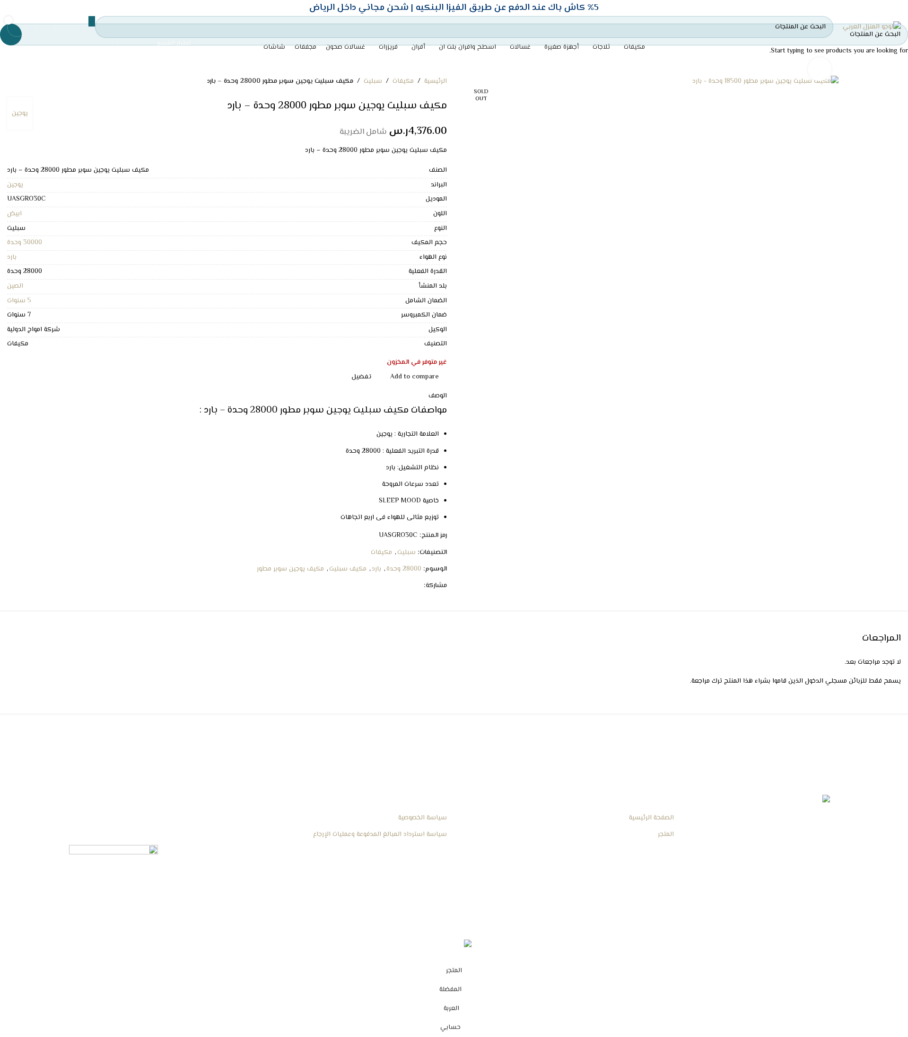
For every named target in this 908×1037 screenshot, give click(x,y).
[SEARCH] (91, 21)
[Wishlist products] (46, 27)
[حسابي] (75, 27)
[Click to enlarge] (819, 69)
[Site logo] (872, 27)
